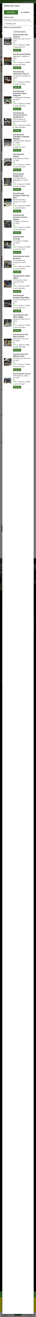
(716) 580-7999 (20, 64)
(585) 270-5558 (20, 84)
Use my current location (13, 27)
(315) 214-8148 (20, 269)
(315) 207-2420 (20, 249)
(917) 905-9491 (20, 288)
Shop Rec (17, 50)
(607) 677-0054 (20, 186)
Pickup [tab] (12, 12)
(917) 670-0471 (20, 384)
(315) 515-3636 (20, 167)
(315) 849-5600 (20, 208)
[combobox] (16, 23)
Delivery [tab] (26, 12)
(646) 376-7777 (20, 47)
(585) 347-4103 (20, 147)
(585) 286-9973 (20, 106)
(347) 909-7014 (20, 308)
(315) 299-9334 (20, 229)
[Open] (30, 23)
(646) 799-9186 (20, 347)
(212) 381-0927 (20, 366)
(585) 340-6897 (20, 127)
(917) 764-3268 (20, 327)
